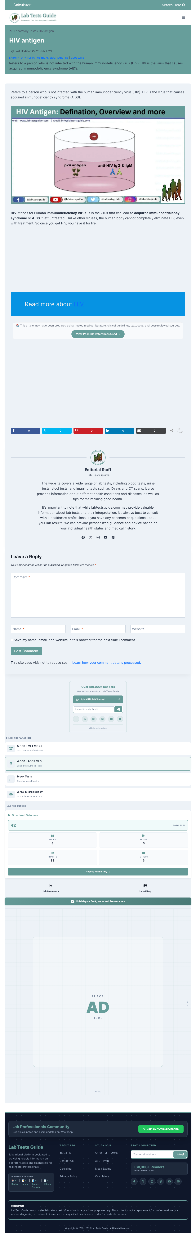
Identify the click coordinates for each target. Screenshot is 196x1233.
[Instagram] (94, 719)
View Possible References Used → (98, 333)
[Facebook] (76, 719)
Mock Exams (103, 1168)
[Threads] (102, 719)
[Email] (120, 719)
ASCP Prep (102, 1160)
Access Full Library (96, 871)
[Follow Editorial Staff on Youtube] (105, 537)
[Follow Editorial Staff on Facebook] (83, 537)
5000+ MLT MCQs (106, 1153)
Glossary (78, 57)
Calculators (23, 5)
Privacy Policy (68, 1176)
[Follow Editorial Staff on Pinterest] (113, 537)
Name (18, 629)
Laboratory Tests (22, 57)
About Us (65, 1153)
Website (138, 629)
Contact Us (67, 1160)
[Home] (10, 31)
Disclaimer (66, 1168)
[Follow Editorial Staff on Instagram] (98, 537)
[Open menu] (183, 18)
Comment (21, 577)
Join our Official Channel (163, 1128)
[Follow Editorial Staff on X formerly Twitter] (90, 537)
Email (77, 629)
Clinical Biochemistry (53, 57)
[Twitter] (85, 719)
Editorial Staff (98, 469)
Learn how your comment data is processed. (106, 662)
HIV (79, 304)
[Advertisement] (98, 259)
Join (178, 1154)
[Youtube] (111, 719)
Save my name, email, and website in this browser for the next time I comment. (75, 640)
